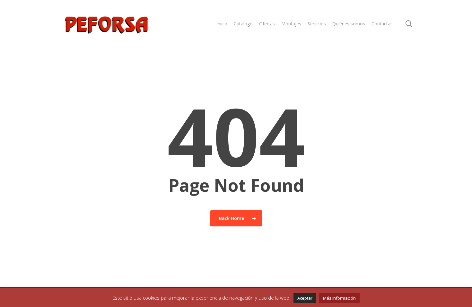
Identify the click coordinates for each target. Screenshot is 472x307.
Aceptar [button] (304, 298)
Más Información (339, 298)
